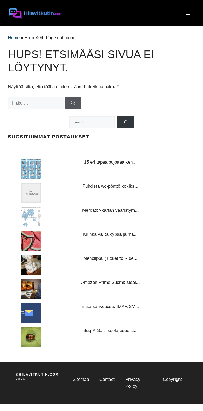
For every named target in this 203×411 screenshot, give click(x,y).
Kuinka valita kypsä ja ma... (110, 234)
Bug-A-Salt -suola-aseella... (110, 330)
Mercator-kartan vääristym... (110, 210)
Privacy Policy (132, 383)
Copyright (172, 379)
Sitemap (81, 379)
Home (14, 37)
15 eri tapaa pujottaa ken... (110, 162)
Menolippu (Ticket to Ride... (110, 258)
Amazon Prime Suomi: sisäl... (110, 282)
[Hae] (73, 103)
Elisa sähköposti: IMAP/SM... (110, 306)
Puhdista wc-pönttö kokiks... (110, 186)
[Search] (125, 122)
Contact (107, 379)
